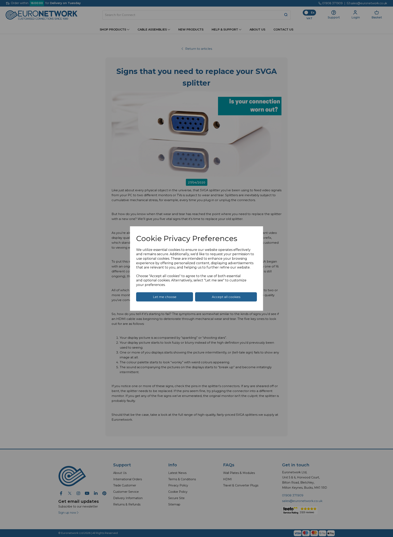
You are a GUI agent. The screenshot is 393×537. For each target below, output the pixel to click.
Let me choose (164, 297)
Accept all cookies (226, 297)
